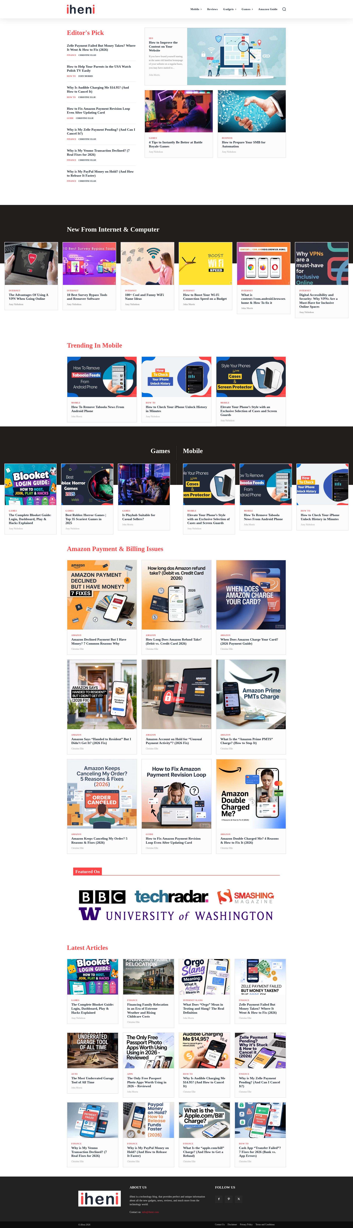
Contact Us (220, 1224)
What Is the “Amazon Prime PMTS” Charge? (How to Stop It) (246, 741)
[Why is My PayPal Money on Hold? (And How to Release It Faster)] (148, 1120)
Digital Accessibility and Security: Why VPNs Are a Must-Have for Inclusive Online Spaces (318, 301)
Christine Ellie (87, 55)
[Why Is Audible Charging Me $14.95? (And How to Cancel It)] (204, 1050)
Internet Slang (193, 1000)
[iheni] (94, 9)
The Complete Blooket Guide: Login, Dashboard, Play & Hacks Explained (30, 519)
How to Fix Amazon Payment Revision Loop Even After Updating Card (98, 111)
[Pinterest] (228, 1199)
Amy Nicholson (156, 152)
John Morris (85, 76)
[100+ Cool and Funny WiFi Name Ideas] (147, 263)
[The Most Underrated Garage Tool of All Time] (92, 1050)
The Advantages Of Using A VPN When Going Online (28, 297)
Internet (14, 291)
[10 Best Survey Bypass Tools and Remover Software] (89, 263)
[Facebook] (218, 1199)
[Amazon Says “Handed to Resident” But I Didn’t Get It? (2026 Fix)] (102, 694)
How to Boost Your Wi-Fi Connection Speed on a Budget (205, 297)
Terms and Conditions (265, 1224)
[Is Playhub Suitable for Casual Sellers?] (144, 484)
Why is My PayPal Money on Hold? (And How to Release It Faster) (148, 1152)
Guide (70, 118)
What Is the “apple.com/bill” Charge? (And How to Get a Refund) (203, 1152)
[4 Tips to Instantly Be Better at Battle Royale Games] (179, 111)
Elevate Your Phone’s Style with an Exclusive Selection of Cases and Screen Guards (248, 411)
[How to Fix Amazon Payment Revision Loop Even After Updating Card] (176, 794)
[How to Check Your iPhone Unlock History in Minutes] (176, 377)
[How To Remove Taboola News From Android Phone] (102, 377)
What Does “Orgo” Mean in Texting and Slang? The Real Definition (203, 1008)
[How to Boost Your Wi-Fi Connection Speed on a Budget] (205, 263)
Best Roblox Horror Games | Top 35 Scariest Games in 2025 (85, 519)
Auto (74, 1074)
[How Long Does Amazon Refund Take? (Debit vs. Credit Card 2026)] (176, 595)
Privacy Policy (246, 1224)
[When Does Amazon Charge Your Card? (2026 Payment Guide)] (251, 595)
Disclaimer (232, 1224)
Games (153, 138)
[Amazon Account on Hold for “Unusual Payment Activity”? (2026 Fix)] (176, 694)
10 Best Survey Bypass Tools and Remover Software (87, 297)
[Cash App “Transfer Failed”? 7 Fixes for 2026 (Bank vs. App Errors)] (260, 1120)
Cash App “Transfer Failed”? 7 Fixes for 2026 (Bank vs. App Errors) (260, 1152)
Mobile (75, 403)
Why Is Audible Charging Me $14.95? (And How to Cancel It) (204, 1082)
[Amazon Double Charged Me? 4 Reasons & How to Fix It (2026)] (251, 794)
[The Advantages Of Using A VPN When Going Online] (31, 263)
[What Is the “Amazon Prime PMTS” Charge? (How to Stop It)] (251, 694)
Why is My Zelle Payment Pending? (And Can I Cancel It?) (259, 1082)
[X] (238, 1199)
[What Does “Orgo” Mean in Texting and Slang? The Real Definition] (204, 977)
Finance (71, 55)
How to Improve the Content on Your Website (163, 46)
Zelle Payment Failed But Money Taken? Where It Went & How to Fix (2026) (258, 1008)
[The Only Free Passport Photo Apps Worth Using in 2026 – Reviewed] (148, 1050)
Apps (130, 1074)
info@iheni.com (150, 1212)
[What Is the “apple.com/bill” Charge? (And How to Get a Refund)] (204, 1120)
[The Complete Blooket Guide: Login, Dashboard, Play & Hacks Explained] (30, 484)
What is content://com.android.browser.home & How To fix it (263, 299)
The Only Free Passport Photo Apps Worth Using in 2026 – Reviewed (146, 1082)
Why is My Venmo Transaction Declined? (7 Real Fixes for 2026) (89, 1152)
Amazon (76, 635)
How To (71, 76)
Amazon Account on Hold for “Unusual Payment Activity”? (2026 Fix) (174, 741)
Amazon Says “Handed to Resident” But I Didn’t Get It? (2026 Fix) (101, 741)
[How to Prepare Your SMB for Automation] (252, 111)
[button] (284, 9)
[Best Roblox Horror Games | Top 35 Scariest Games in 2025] (87, 484)
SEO (151, 38)
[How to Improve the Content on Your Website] (236, 56)
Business (227, 138)
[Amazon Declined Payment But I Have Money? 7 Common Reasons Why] (102, 595)
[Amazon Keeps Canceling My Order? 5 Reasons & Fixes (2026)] (102, 794)
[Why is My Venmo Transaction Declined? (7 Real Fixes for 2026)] (92, 1120)
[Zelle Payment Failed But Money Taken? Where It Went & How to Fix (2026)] (260, 977)
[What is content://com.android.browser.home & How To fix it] (263, 263)
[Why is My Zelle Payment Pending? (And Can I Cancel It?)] (260, 1050)
